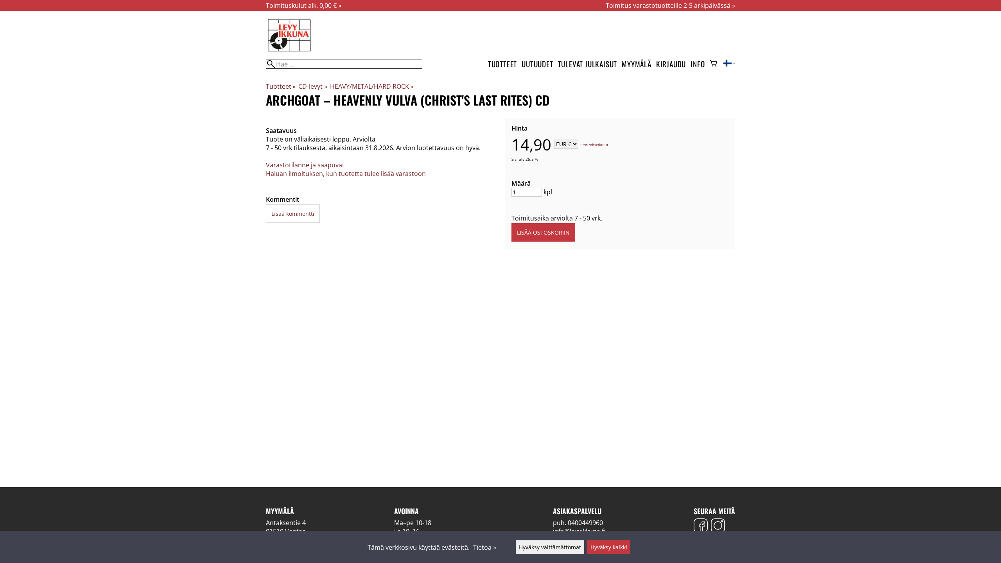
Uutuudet (537, 64)
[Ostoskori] (713, 64)
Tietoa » (484, 547)
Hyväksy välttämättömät (550, 547)
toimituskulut (595, 144)
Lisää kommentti (292, 213)
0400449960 (585, 522)
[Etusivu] (289, 51)
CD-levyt (312, 86)
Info (698, 64)
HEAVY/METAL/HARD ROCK (371, 86)
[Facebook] (701, 526)
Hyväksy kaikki (608, 547)
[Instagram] (718, 526)
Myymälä (636, 64)
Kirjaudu (671, 64)
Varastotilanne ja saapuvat (305, 165)
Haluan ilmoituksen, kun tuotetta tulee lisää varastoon (346, 173)
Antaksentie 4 (286, 522)
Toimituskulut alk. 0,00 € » (303, 5)
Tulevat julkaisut (587, 64)
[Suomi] (729, 64)
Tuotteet (502, 64)
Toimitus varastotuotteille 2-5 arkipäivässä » (670, 5)
